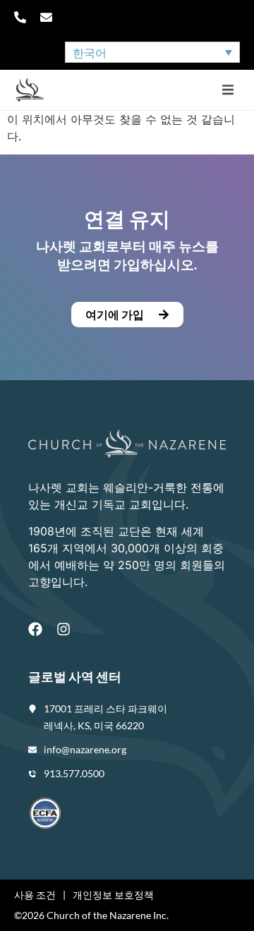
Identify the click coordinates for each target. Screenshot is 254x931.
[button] (227, 90)
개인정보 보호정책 (113, 895)
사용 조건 (35, 895)
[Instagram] (63, 629)
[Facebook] (35, 629)
